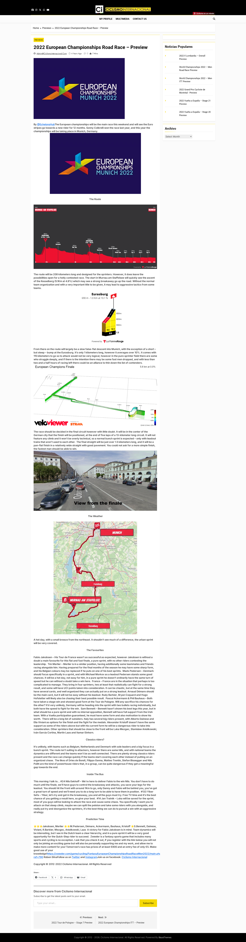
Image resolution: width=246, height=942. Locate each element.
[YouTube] (48, 10)
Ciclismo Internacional (134, 857)
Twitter (76, 857)
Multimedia (122, 19)
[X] (40, 10)
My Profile (105, 19)
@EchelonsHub (46, 124)
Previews (39, 40)
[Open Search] (214, 19)
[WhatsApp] (44, 10)
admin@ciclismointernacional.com (52, 53)
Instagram (91, 857)
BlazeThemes (165, 937)
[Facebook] (32, 10)
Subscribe (148, 903)
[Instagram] (36, 10)
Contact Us (140, 19)
